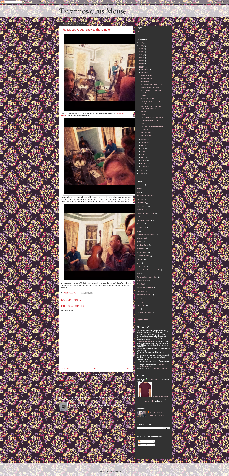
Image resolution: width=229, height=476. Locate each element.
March (143, 160)
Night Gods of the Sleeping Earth (148, 270)
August (144, 145)
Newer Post (66, 369)
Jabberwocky (141, 249)
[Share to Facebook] (89, 293)
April (143, 157)
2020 (141, 43)
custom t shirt (149, 401)
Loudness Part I (146, 132)
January (144, 166)
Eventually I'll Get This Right (150, 120)
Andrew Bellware (156, 412)
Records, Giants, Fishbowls (150, 87)
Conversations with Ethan (145, 213)
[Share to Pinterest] (91, 293)
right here (148, 366)
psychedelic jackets (144, 295)
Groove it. (144, 111)
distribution (140, 224)
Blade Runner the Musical (146, 195)
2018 (141, 49)
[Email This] (82, 293)
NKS (138, 273)
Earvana (143, 95)
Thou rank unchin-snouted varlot (152, 126)
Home (96, 369)
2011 (141, 170)
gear (138, 231)
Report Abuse (142, 320)
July (143, 148)
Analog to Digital (146, 75)
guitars (139, 242)
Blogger (126, 471)
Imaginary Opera (142, 245)
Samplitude (141, 305)
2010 (141, 173)
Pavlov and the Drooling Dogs (147, 277)
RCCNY (139, 298)
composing (140, 210)
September (145, 142)
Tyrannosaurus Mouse (92, 11)
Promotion (144, 129)
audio (139, 188)
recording (140, 302)
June (143, 151)
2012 (141, 67)
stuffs (139, 309)
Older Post (126, 369)
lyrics (139, 263)
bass (138, 192)
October (144, 139)
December (145, 70)
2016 (141, 55)
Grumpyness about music (146, 234)
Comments (144, 445)
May (143, 154)
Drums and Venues (147, 98)
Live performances (143, 256)
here (148, 363)
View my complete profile (156, 415)
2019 (141, 46)
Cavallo (143, 123)
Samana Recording (147, 78)
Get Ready (72, 403)
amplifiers (140, 185)
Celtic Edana (141, 203)
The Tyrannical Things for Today (152, 117)
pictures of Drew (142, 280)
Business (140, 199)
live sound (140, 259)
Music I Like (141, 266)
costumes (140, 217)
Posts (142, 441)
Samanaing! (145, 81)
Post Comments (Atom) (101, 375)
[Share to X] (87, 293)
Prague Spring (142, 291)
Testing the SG (146, 135)
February (144, 163)
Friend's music (142, 227)
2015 (141, 58)
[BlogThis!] (85, 293)
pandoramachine (155, 399)
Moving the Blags (66, 381)
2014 (141, 61)
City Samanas (142, 206)
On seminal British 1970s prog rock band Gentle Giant (151, 107)
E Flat (143, 114)
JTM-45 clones (142, 252)
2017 (141, 52)
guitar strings (141, 238)
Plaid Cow (140, 284)
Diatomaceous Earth (144, 220)
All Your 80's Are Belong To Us (151, 84)
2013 (141, 64)
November (145, 73)
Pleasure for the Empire (145, 287)
